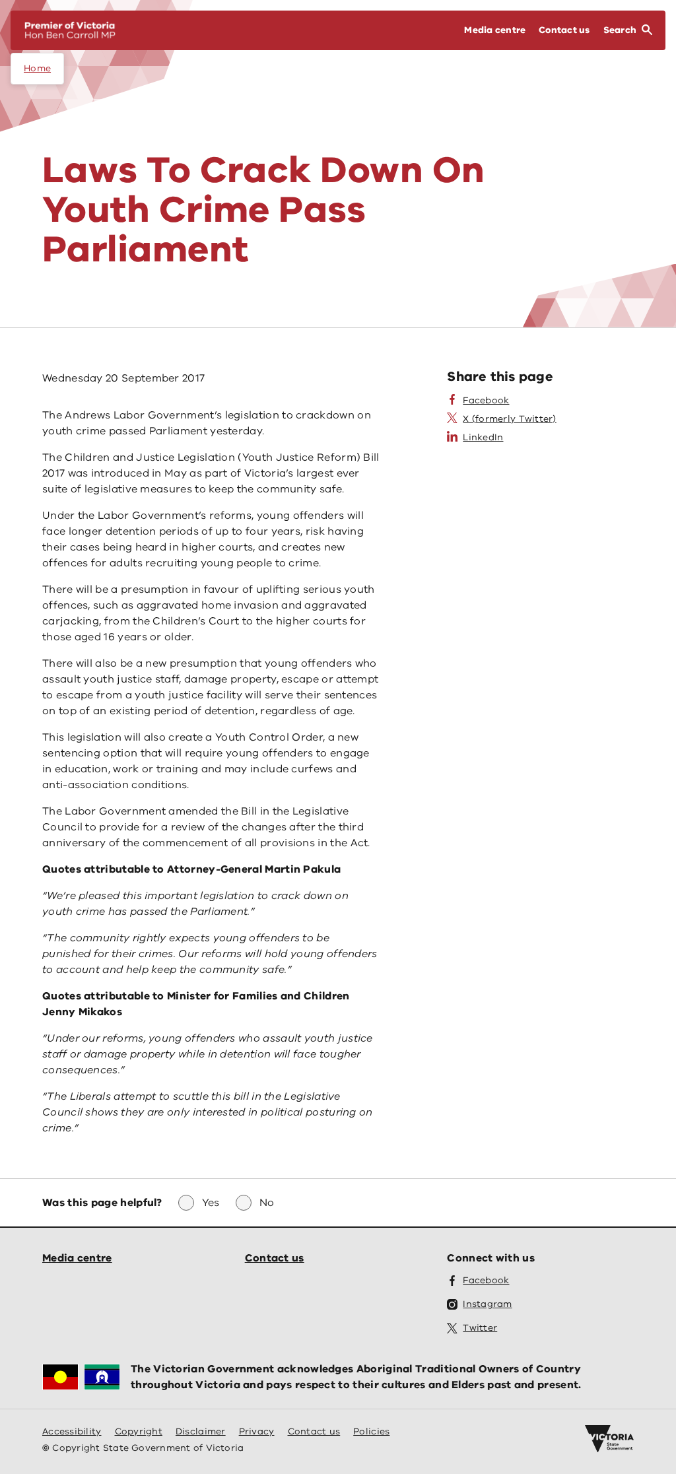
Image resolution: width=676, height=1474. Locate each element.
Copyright (138, 1431)
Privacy (257, 1431)
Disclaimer (201, 1431)
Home (37, 68)
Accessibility (72, 1431)
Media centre (77, 1258)
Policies (371, 1431)
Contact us (274, 1258)
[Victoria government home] (609, 1439)
